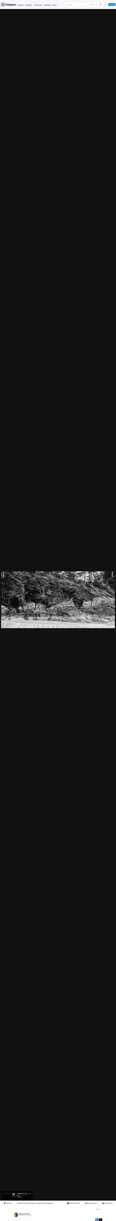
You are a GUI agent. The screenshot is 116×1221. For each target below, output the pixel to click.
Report (99, 1209)
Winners (9, 1203)
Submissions (92, 1203)
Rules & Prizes (74, 1203)
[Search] (96, 4)
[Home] (8, 4)
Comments (108, 1203)
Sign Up (112, 4)
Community (38, 5)
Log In (105, 4)
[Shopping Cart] (100, 4)
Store (55, 5)
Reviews (29, 5)
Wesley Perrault (24, 1214)
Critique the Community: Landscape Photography (35, 1203)
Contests (47, 5)
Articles (20, 5)
